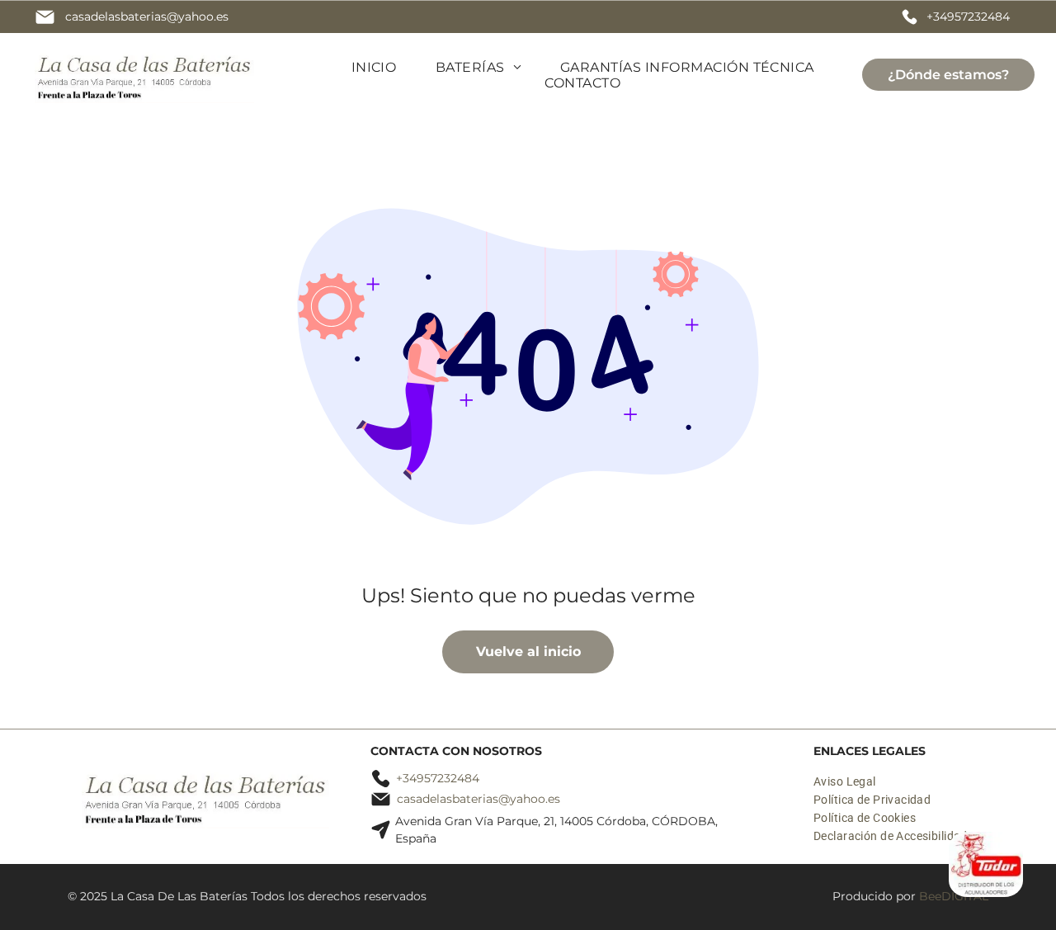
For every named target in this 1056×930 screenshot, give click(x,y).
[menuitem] (374, 67)
